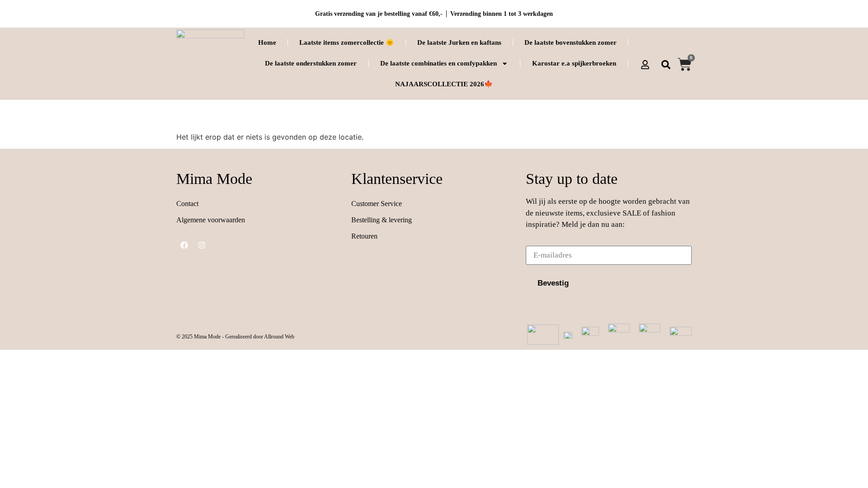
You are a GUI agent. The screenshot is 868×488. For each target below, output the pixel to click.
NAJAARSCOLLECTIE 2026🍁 (444, 84)
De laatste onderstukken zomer (311, 63)
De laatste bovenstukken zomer (570, 42)
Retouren (364, 236)
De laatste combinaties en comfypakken (438, 63)
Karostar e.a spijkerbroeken (574, 63)
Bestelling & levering (381, 220)
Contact (187, 203)
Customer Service (376, 203)
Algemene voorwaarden (210, 220)
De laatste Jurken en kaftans (459, 42)
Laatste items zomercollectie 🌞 (346, 42)
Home (267, 42)
